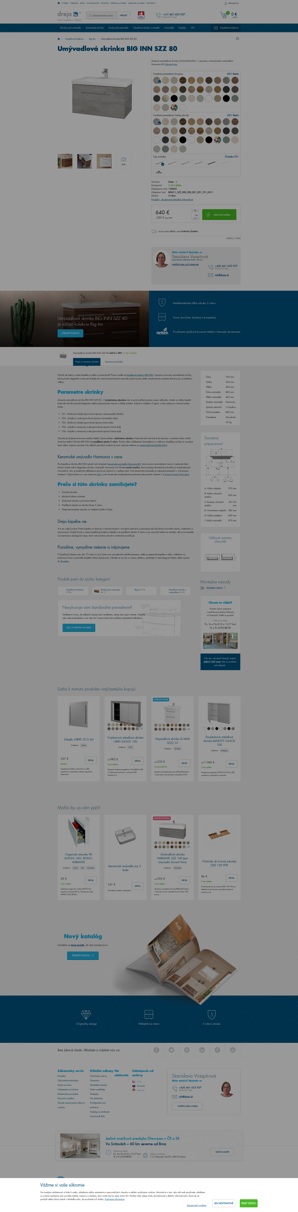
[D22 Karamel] (156, 89)
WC (193, 27)
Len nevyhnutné (223, 1203)
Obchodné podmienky (68, 1080)
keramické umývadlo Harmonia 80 (124, 464)
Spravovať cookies (196, 1205)
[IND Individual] (174, 107)
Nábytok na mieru (136, 3)
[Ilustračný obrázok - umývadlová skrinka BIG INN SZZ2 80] (104, 161)
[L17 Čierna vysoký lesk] (174, 98)
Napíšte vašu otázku (188, 1106)
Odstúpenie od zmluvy (68, 1089)
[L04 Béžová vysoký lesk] (165, 98)
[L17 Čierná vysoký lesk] (182, 140)
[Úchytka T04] (198, 163)
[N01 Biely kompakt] (182, 107)
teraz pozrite (77, 945)
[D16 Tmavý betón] (208, 80)
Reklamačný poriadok (68, 1093)
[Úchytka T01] (159, 163)
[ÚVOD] (59, 3)
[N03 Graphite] (226, 89)
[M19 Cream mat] (156, 107)
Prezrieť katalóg (81, 955)
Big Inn (92, 38)
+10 (188, 729)
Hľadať (123, 15)
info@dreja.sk (222, 274)
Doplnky (182, 27)
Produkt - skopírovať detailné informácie (172, 199)
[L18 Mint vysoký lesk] (182, 98)
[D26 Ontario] (191, 89)
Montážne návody (98, 1084)
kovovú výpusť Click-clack (177, 474)
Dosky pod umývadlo (118, 27)
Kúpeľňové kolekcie (229, 27)
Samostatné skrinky (95, 27)
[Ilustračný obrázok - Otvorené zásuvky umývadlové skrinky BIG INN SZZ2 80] (84, 161)
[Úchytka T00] (159, 172)
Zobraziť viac (171, 64)
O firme (65, 3)
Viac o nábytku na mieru (79, 627)
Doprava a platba (118, 3)
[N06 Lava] (235, 89)
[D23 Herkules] (165, 89)
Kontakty (151, 3)
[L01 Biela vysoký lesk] (156, 140)
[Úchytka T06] (211, 163)
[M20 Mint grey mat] (165, 107)
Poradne (64, 561)
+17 (141, 728)
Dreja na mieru (65, 1084)
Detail (91, 760)
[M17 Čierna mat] (226, 98)
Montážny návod (214, 587)
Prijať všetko (248, 1203)
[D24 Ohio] (174, 89)
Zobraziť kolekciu (70, 333)
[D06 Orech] (182, 80)
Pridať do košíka (222, 215)
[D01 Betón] (156, 80)
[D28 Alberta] (208, 89)
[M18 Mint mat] (235, 98)
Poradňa (74, 3)
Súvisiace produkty (114, 361)
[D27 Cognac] (200, 89)
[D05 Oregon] (174, 80)
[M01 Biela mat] (208, 98)
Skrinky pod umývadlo (70, 27)
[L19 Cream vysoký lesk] (191, 98)
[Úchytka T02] (172, 163)
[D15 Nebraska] (200, 80)
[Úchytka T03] (185, 163)
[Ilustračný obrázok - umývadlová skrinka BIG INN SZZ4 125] (65, 161)
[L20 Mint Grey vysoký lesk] (200, 98)
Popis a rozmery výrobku (87, 361)
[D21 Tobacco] (235, 80)
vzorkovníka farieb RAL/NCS (153, 445)
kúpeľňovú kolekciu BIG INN (140, 375)
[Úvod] (59, 38)
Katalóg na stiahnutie (100, 1111)
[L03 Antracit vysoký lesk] (156, 98)
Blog (82, 3)
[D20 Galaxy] (226, 80)
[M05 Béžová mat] (217, 98)
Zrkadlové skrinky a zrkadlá (146, 27)
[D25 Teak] (182, 89)
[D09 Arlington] (191, 80)
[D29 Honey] (217, 89)
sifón (99, 474)
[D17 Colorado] (217, 80)
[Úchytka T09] (224, 163)
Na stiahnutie (92, 3)
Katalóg (105, 3)
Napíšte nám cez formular (185, 264)
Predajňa (94, 1093)
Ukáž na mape (222, 1152)
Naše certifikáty (97, 1089)
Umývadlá (169, 27)
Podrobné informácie (114, 1199)
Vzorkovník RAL (97, 1116)
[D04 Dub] (165, 80)
